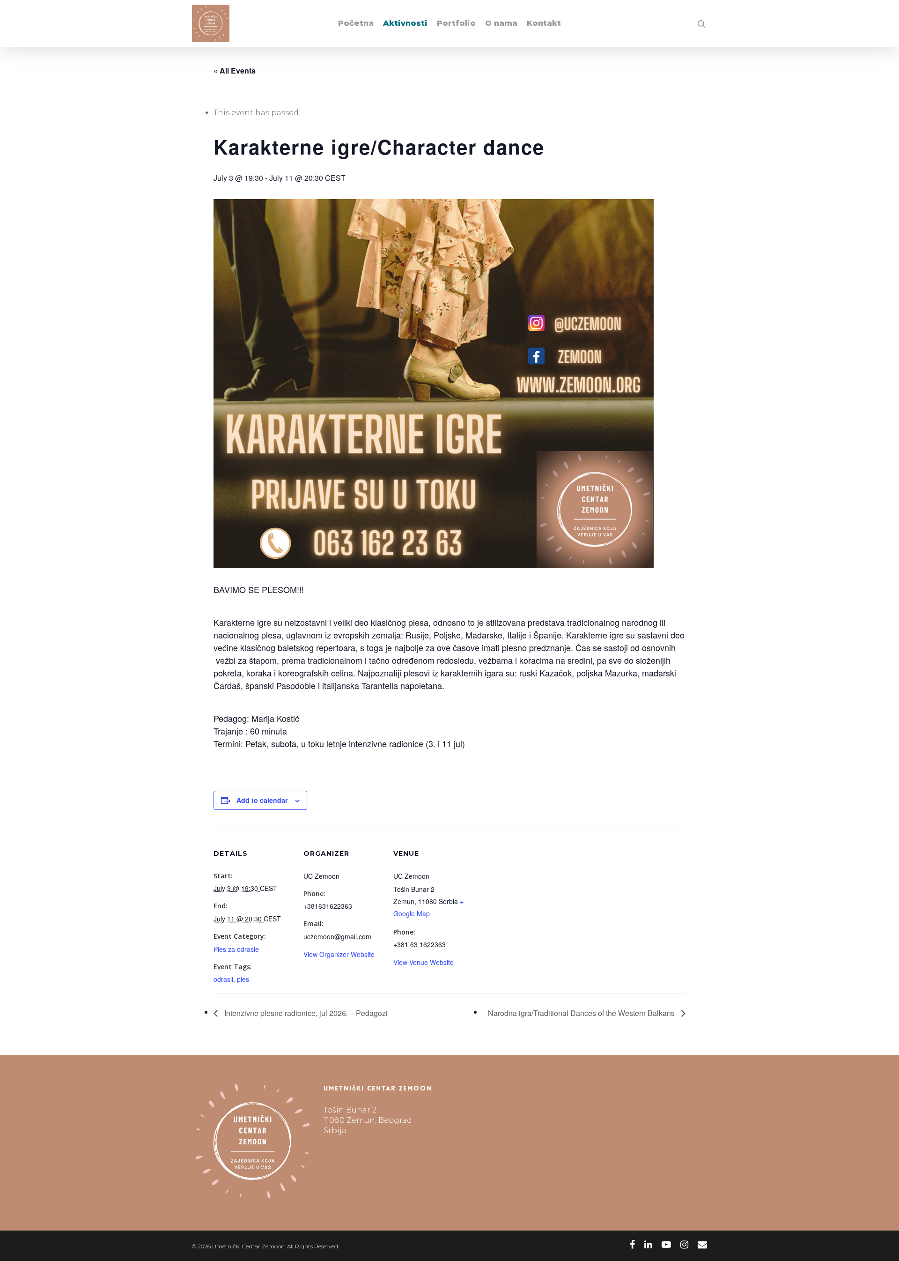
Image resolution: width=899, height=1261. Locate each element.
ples (243, 979)
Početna (356, 23)
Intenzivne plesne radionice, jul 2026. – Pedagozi (305, 1013)
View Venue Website (423, 962)
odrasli (223, 979)
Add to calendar (261, 800)
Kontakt (544, 23)
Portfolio (456, 23)
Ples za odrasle (236, 949)
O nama (501, 23)
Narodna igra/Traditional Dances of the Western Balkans (582, 1013)
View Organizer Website (339, 954)
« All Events (235, 70)
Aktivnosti (405, 23)
